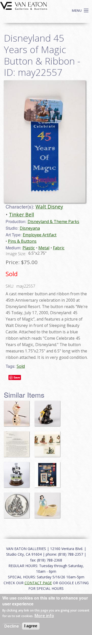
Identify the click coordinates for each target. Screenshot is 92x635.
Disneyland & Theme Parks (53, 221)
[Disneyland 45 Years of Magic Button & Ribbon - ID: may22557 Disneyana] (45, 141)
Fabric (58, 248)
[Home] (23, 5)
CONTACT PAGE (38, 582)
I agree (30, 626)
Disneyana (30, 228)
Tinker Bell (21, 214)
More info (44, 615)
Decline (11, 626)
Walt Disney (49, 206)
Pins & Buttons (22, 241)
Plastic (28, 248)
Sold (21, 366)
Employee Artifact (39, 235)
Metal (43, 248)
